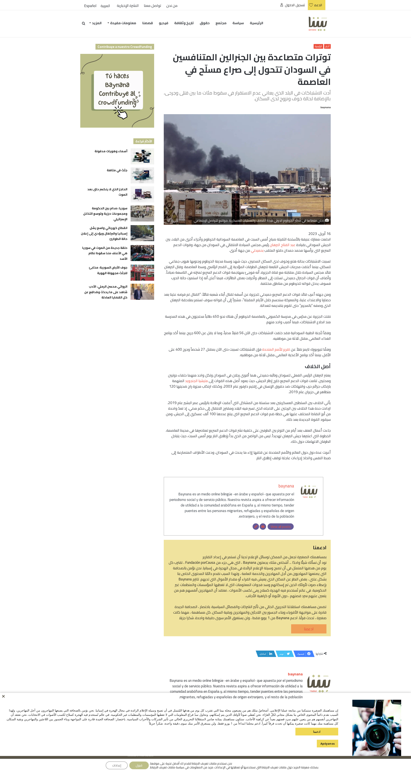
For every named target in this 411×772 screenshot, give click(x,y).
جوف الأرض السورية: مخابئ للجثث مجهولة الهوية (108, 270)
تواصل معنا (152, 5)
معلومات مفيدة (123, 23)
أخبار (327, 46)
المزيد (97, 23)
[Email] (263, 526)
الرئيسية (256, 23)
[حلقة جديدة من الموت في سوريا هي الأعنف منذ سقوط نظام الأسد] (142, 253)
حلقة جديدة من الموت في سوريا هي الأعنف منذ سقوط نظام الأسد (104, 253)
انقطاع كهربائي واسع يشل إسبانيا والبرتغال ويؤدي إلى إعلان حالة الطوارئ (104, 233)
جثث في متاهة (117, 170)
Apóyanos (327, 743)
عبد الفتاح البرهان (282, 244)
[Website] (256, 526)
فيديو (163, 23)
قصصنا (147, 23)
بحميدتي (257, 250)
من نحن (171, 5)
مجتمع (221, 23)
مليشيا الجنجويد (196, 380)
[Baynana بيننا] (318, 23)
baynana (325, 107)
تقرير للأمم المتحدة (276, 349)
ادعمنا (309, 628)
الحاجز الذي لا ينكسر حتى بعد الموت (107, 192)
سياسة (238, 23)
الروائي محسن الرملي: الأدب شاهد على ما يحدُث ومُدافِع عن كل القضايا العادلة (105, 292)
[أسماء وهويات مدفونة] (142, 156)
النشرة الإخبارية (128, 5)
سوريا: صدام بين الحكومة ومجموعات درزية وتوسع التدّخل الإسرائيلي (105, 213)
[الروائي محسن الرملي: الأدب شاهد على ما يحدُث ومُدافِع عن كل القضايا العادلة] (142, 292)
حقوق (205, 23)
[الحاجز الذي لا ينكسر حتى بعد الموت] (142, 194)
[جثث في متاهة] (142, 175)
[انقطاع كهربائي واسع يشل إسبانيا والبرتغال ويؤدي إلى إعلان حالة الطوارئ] (142, 233)
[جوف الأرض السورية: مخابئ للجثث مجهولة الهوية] (142, 273)
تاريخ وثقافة (184, 23)
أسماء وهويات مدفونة (111, 151)
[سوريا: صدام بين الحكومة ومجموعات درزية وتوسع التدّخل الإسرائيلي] (142, 213)
